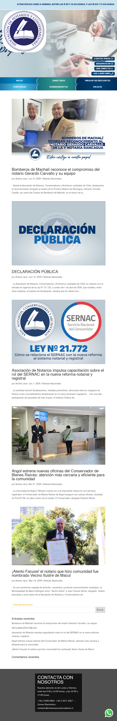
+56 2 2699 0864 (101, 73)
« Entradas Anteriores (22, 605)
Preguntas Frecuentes (97, 80)
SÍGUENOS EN (103, 63)
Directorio (58, 80)
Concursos (19, 87)
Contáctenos (102, 58)
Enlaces (97, 87)
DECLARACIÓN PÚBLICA (35, 272)
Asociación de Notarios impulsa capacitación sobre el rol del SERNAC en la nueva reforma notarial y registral (58, 375)
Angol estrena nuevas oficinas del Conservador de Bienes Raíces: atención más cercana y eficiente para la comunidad (58, 475)
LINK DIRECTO (103, 68)
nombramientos (59, 87)
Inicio (19, 80)
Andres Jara (21, 179)
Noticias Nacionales (52, 179)
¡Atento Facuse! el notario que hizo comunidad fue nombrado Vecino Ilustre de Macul (55, 574)
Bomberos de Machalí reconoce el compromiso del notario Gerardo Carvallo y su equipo (56, 172)
